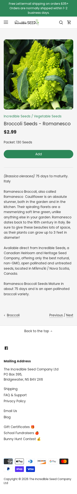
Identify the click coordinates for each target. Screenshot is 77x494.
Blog (7, 417)
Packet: (9, 142)
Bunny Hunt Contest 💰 (22, 439)
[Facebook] (6, 348)
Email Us (10, 411)
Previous (56, 315)
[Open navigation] (6, 22)
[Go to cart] (69, 22)
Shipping (11, 389)
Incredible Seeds (17, 116)
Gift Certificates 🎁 (19, 427)
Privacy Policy (15, 401)
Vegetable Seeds (47, 116)
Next (69, 315)
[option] (38, 74)
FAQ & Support (15, 395)
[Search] (61, 22)
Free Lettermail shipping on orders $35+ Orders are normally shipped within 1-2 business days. (38, 8)
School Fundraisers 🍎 (21, 433)
